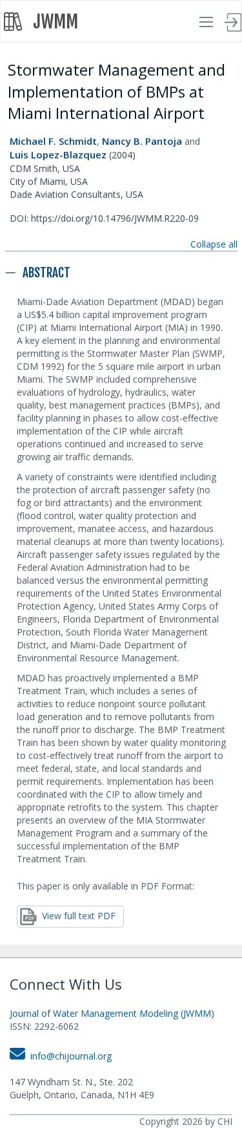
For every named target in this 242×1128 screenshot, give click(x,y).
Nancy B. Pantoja (142, 140)
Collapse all (213, 244)
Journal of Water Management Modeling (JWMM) (112, 1013)
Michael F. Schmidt (53, 140)
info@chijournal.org (68, 1056)
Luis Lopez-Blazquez (58, 154)
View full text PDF (76, 916)
